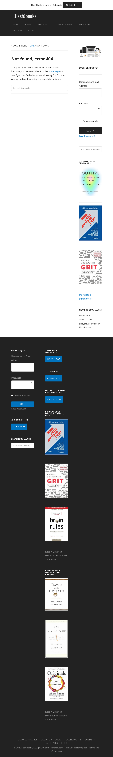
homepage (54, 71)
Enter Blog (54, 399)
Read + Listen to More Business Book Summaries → (56, 715)
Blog (64, 743)
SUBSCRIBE (19, 426)
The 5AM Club (85, 319)
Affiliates (52, 743)
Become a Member (51, 740)
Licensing (71, 740)
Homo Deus (84, 315)
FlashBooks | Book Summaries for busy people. (25, 16)
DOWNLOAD (53, 359)
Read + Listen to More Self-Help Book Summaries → (56, 555)
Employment (87, 740)
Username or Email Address (89, 83)
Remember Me (90, 121)
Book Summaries (27, 740)
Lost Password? (87, 136)
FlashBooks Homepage (76, 748)
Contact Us (53, 378)
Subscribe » (72, 5)
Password (84, 103)
